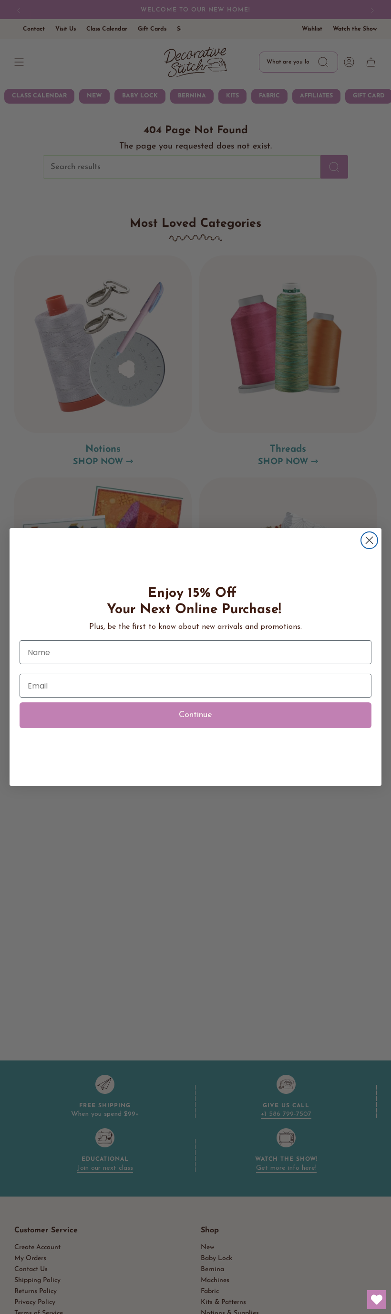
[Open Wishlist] (376, 1299)
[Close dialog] (369, 540)
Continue (195, 715)
